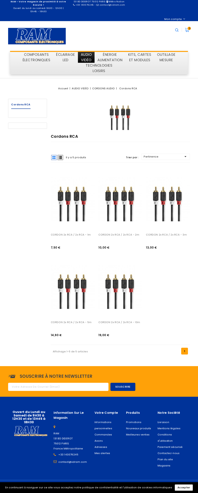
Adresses (101, 447)
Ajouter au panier (58, 185)
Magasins (164, 465)
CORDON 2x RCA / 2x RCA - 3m (166, 235)
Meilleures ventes (138, 434)
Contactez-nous (168, 453)
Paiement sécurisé (170, 447)
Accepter (184, 487)
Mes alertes (102, 453)
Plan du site (165, 459)
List (60, 157)
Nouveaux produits (138, 428)
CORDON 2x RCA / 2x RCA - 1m (71, 235)
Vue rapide (58, 177)
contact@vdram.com (72, 462)
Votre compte (106, 412)
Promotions (134, 422)
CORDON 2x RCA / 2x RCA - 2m (118, 235)
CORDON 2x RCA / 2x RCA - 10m (119, 322)
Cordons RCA (20, 104)
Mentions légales (169, 428)
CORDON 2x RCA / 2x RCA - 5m (71, 322)
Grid (54, 157)
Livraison (163, 422)
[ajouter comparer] (58, 169)
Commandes (103, 434)
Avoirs (99, 441)
